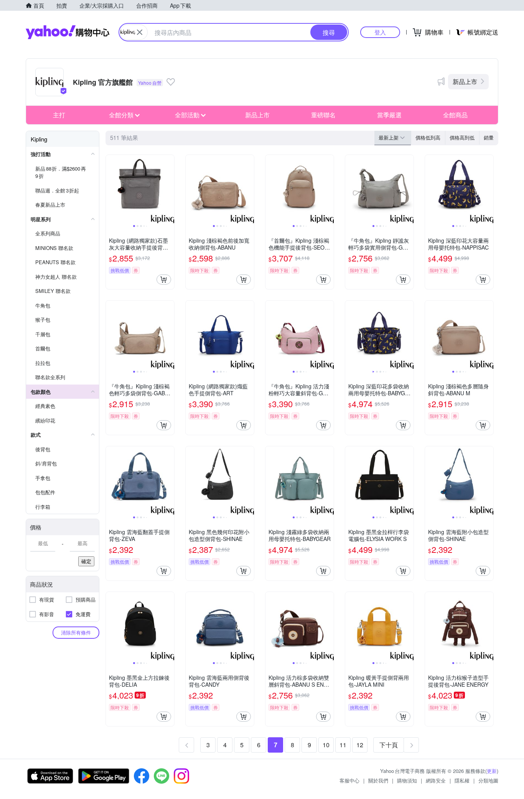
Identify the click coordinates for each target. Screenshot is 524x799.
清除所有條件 (76, 632)
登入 (380, 32)
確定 (86, 561)
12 (359, 744)
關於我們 (378, 780)
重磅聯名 (323, 114)
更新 (492, 770)
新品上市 (465, 81)
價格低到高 (427, 137)
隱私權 (462, 780)
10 (326, 744)
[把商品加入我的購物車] (164, 279)
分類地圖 (488, 780)
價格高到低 (462, 137)
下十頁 (388, 744)
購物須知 (407, 780)
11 (342, 744)
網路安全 (436, 780)
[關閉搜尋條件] (139, 32)
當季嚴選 (389, 114)
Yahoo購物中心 (67, 32)
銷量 (489, 137)
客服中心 (349, 780)
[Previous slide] (111, 189)
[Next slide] (169, 189)
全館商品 (455, 114)
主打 (59, 114)
